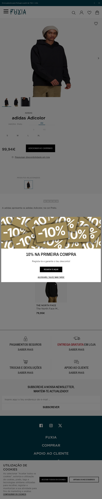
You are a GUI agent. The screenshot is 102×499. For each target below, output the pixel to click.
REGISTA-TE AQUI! (51, 269)
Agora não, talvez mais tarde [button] (51, 277)
